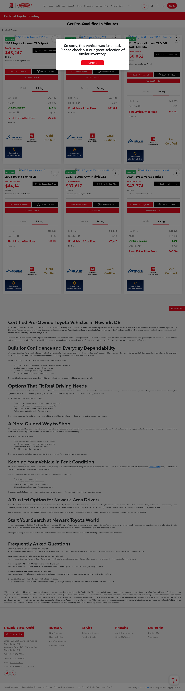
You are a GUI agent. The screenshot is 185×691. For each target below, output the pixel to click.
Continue (92, 62)
